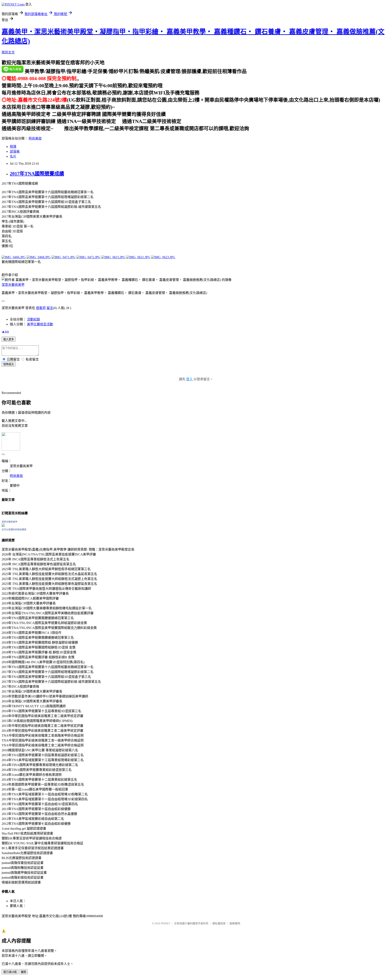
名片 (13, 156)
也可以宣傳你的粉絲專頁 (14, 529)
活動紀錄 (33, 319)
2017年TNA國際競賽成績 (37, 173)
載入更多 (8, 339)
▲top (5, 331)
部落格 (15, 151)
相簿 (13, 146)
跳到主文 (8, 52)
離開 (23, 971)
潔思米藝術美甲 (13, 284)
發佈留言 (8, 364)
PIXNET (165, 923)
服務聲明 (234, 923)
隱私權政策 (219, 923)
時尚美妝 (35, 138)
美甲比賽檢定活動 (40, 324)
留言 (50, 308)
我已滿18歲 (10, 971)
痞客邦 (41, 308)
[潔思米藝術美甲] (3, 525)
